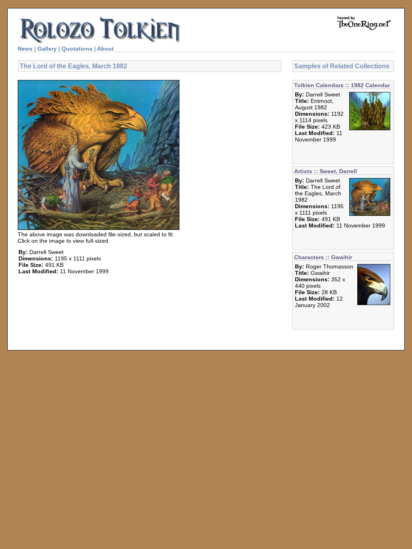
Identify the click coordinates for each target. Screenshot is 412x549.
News (25, 48)
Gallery (47, 48)
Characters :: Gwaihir (323, 257)
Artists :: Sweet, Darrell (325, 171)
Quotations (77, 48)
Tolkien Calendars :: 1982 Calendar (342, 85)
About (105, 48)
